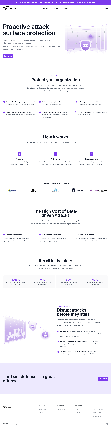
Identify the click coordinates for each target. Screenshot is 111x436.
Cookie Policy (97, 416)
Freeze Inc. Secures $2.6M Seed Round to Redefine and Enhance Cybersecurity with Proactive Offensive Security (55, 2)
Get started (8, 56)
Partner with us (61, 409)
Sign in (106, 8)
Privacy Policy (97, 412)
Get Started (42, 409)
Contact (65, 8)
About (56, 8)
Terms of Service (98, 409)
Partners (46, 8)
